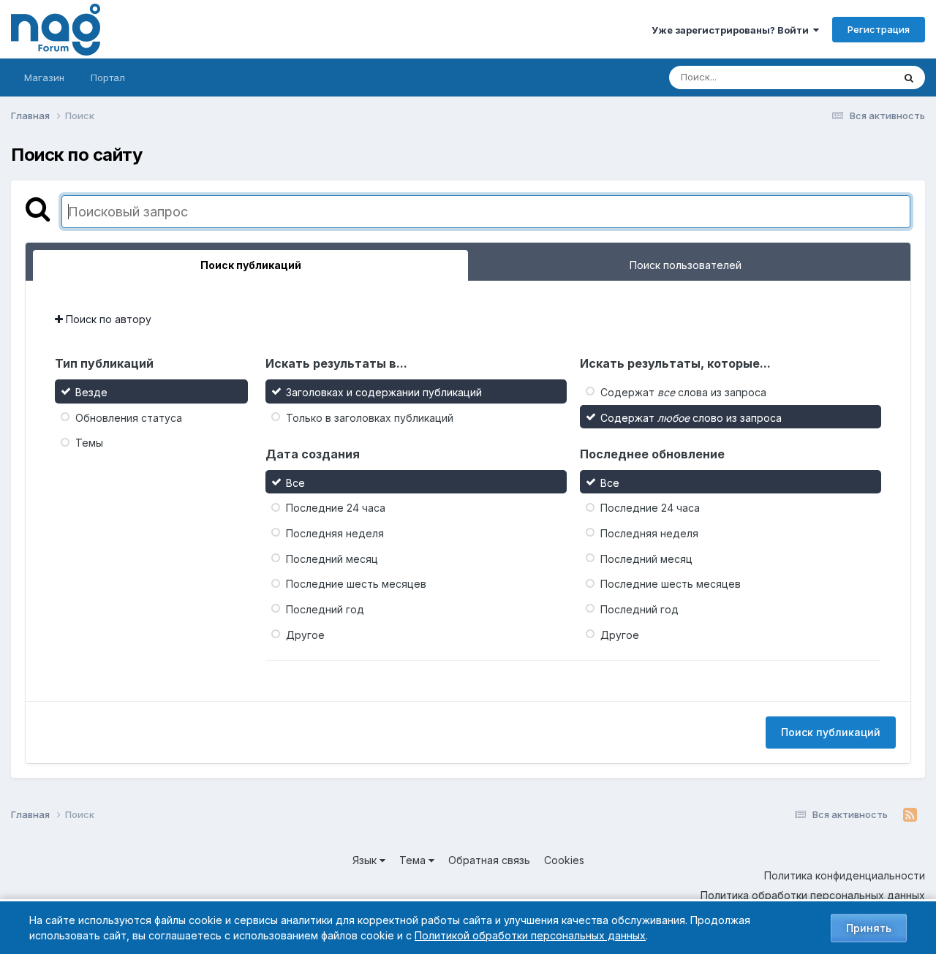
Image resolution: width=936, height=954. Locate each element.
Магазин (44, 77)
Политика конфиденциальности (844, 875)
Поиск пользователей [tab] (685, 265)
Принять (868, 928)
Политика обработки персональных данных (813, 895)
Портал (108, 77)
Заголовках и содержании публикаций (384, 392)
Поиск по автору (107, 319)
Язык (366, 860)
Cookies (564, 860)
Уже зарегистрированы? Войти (732, 30)
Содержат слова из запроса (683, 392)
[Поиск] (909, 77)
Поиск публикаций (830, 732)
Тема (414, 860)
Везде (859, 77)
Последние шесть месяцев (356, 584)
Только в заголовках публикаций (369, 417)
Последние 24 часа (335, 507)
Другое (305, 634)
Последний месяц (332, 558)
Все (295, 482)
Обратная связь (489, 860)
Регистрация (879, 29)
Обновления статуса (128, 417)
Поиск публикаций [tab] (250, 265)
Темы (89, 442)
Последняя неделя (335, 533)
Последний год (325, 609)
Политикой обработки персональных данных (530, 935)
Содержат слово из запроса (691, 417)
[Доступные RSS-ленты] (910, 815)
